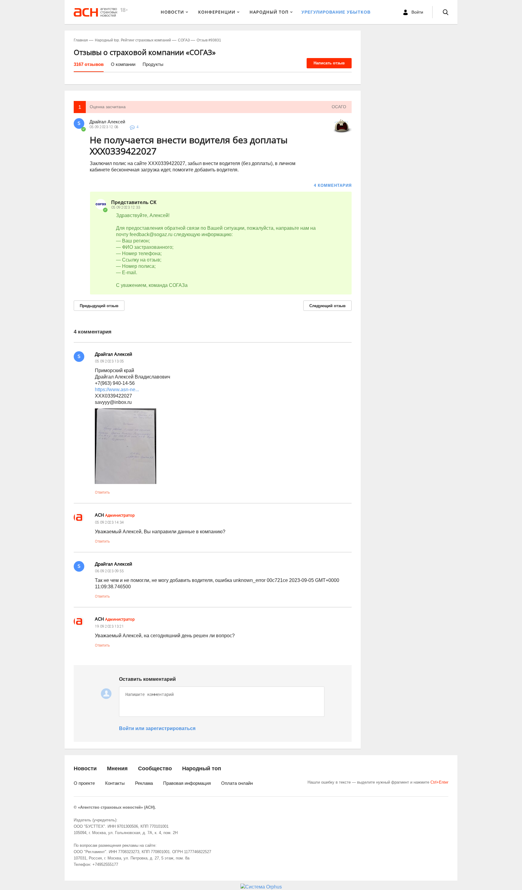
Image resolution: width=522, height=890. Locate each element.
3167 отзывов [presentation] (89, 64)
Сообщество (155, 768)
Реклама (144, 783)
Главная (81, 40)
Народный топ (201, 768)
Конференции (216, 12)
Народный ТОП (269, 12)
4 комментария (333, 185)
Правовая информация (187, 783)
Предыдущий (99, 306)
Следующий (327, 306)
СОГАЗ (184, 40)
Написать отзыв (329, 63)
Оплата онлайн (237, 783)
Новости (172, 12)
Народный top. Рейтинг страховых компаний (133, 40)
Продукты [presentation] (153, 64)
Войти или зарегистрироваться (157, 728)
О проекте (84, 783)
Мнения (117, 768)
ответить (102, 492)
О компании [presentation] (123, 64)
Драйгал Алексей (107, 121)
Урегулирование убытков (336, 12)
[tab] (89, 66)
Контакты (115, 783)
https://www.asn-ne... (117, 389)
